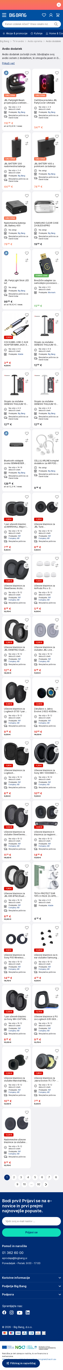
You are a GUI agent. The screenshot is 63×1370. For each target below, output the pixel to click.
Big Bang (21, 112)
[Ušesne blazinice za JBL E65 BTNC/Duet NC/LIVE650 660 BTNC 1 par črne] (16, 892)
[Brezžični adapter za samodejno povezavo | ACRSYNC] (46, 279)
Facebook (4, 1312)
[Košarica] (58, 15)
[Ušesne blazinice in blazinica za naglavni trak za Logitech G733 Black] (46, 830)
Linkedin (28, 1312)
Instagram (11, 1312)
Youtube (19, 1312)
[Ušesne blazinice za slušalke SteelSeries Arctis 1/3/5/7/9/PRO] (16, 830)
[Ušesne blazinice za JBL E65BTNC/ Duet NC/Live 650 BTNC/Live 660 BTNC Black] (16, 646)
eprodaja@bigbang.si (14, 1258)
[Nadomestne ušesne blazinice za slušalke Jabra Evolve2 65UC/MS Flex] (16, 1138)
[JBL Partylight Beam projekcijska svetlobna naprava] (16, 100)
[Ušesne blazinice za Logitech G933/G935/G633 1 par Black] (16, 769)
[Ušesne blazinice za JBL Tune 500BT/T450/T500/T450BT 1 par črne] (46, 523)
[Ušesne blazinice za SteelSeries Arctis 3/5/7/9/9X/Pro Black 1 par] (16, 584)
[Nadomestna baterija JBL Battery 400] (16, 219)
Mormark (51, 292)
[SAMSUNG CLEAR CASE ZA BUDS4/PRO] (46, 219)
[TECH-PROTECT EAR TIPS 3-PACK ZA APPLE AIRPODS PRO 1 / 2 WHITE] (46, 892)
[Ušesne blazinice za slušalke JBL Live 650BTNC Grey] (46, 646)
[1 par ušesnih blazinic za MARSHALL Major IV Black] (16, 523)
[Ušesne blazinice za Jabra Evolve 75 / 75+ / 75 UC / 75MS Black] (46, 1077)
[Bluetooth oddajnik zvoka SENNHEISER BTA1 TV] (16, 460)
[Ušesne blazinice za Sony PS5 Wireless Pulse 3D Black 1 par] (16, 953)
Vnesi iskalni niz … (27, 24)
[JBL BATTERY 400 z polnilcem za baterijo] (46, 161)
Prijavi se (31, 1232)
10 (24, 1184)
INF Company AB (15, 537)
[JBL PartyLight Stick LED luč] (16, 279)
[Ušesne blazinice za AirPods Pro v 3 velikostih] (46, 584)
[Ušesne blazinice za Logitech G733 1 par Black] (16, 707)
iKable (20, 354)
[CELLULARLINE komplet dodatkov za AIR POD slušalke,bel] (46, 460)
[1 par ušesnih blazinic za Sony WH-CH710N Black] (16, 1015)
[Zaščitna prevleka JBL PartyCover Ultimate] (46, 100)
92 (38, 1184)
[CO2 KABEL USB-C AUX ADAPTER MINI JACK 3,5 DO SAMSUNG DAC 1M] (16, 339)
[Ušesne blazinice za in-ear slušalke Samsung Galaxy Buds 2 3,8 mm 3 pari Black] (46, 953)
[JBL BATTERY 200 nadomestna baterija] (16, 161)
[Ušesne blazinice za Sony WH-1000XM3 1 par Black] (46, 769)
